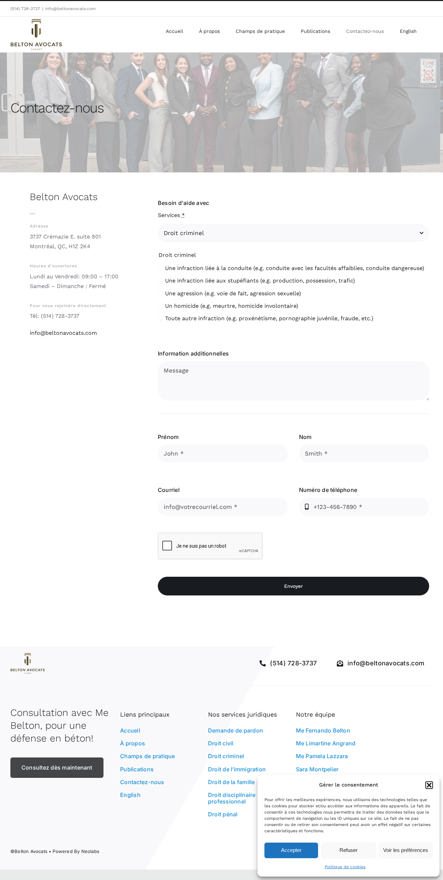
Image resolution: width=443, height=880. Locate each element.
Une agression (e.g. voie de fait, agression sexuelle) (233, 293)
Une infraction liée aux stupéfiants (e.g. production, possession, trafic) (260, 280)
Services (171, 215)
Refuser (349, 850)
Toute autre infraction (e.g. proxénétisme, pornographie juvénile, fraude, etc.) (269, 318)
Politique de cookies (345, 866)
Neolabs (90, 851)
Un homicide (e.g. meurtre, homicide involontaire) (231, 306)
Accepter (291, 850)
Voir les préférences (405, 850)
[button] (429, 785)
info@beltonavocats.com (70, 8)
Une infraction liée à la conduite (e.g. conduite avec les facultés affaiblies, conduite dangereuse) (294, 268)
